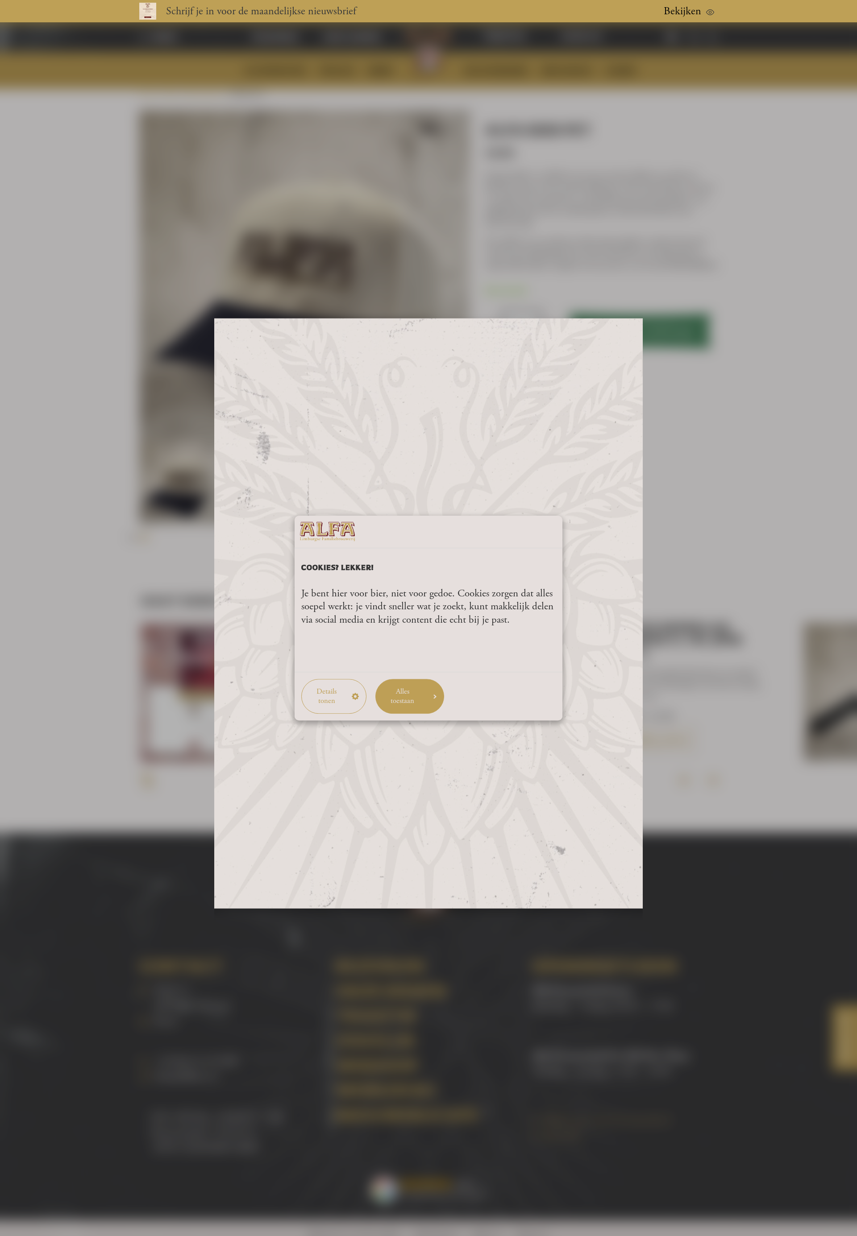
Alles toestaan (402, 696)
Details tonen (326, 696)
